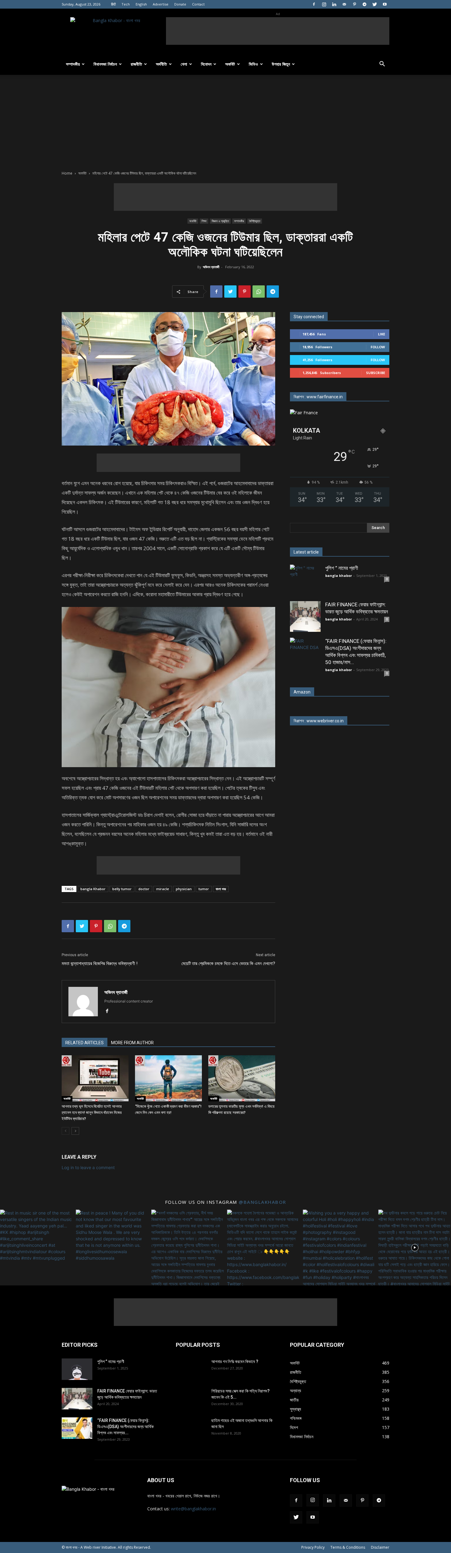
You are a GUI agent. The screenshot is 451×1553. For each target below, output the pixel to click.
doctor (143, 889)
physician (184, 889)
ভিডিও (253, 64)
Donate (180, 4)
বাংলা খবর (221, 889)
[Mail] (344, 4)
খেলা (184, 64)
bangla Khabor (93, 889)
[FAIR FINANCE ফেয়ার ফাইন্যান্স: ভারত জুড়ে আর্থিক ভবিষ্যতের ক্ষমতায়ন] (305, 616)
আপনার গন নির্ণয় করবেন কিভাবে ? (234, 1361)
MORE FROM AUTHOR (132, 1042)
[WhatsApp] (258, 291)
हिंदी (113, 4)
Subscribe (375, 372)
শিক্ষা (204, 221)
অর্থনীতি (161, 64)
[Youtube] (384, 4)
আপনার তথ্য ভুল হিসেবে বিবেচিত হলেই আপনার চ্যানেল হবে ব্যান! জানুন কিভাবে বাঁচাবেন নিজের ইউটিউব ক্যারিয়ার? (91, 1112)
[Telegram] (364, 4)
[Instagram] (324, 4)
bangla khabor (338, 575)
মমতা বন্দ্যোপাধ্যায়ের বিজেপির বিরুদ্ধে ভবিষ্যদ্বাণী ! (99, 963)
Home (67, 173)
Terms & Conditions (347, 1547)
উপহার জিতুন (281, 64)
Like (381, 334)
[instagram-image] (36, 1246)
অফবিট (230, 64)
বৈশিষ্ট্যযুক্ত (254, 221)
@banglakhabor (262, 1202)
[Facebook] (313, 4)
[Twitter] (374, 4)
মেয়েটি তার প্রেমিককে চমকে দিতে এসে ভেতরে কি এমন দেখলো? (228, 963)
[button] (382, 65)
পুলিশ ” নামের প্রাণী (341, 568)
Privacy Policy (313, 1547)
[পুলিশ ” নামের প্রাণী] (305, 580)
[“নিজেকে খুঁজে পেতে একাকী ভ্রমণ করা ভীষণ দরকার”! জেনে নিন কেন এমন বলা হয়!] (168, 1078)
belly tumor (122, 889)
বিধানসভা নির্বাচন (105, 64)
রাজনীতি (136, 64)
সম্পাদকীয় (73, 64)
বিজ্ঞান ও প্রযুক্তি (220, 221)
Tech (125, 4)
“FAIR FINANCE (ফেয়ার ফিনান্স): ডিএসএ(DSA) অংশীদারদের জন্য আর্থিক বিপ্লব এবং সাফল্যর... (125, 1426)
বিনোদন (206, 64)
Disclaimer (380, 1547)
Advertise (160, 4)
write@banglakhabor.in (193, 1509)
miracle (162, 889)
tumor (204, 889)
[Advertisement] (277, 31)
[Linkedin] (334, 4)
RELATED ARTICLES (84, 1042)
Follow (378, 347)
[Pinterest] (354, 4)
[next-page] (75, 1131)
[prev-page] (65, 1131)
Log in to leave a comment (88, 1167)
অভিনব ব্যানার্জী (211, 267)
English (141, 4)
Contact (198, 4)
